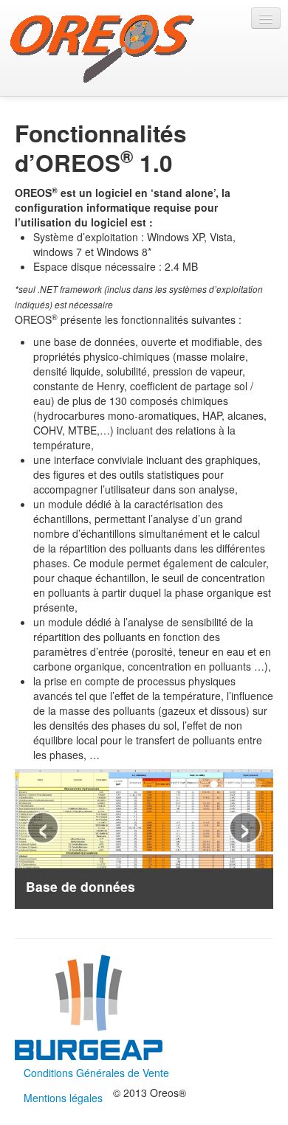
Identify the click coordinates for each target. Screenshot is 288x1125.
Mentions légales (63, 1097)
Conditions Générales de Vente (96, 1072)
